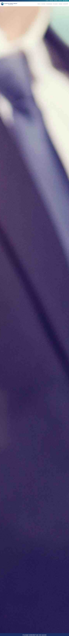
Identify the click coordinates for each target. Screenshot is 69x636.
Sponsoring (51, 0)
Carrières (47, 0)
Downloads (55, 0)
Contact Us (60, 0)
